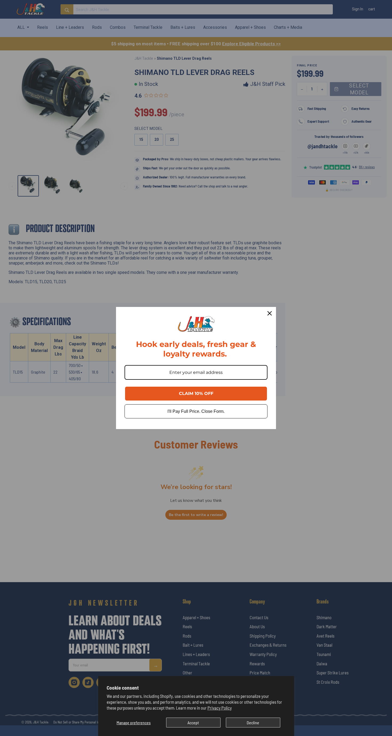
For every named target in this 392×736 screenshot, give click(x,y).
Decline (253, 722)
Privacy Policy (219, 707)
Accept (193, 722)
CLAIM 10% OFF (196, 393)
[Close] (269, 313)
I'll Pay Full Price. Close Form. (196, 411)
